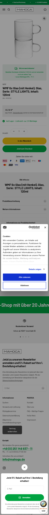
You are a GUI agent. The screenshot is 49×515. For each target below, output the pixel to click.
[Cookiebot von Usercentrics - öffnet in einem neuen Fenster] (30, 227)
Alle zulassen (24, 277)
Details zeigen (35, 269)
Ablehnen (24, 285)
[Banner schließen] (45, 227)
